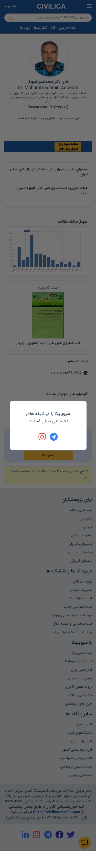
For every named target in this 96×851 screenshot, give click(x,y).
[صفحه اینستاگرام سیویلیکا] (42, 437)
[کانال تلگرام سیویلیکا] (54, 437)
